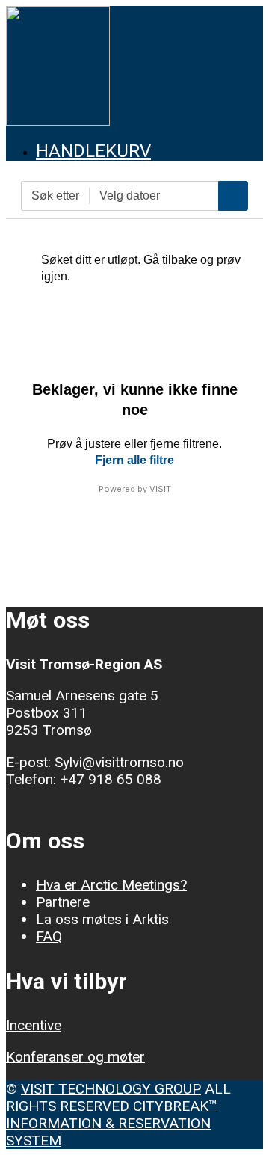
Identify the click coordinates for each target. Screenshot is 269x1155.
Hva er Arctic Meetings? (111, 884)
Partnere (63, 902)
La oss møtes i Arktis (102, 919)
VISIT (160, 489)
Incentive (33, 1025)
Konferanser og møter (75, 1056)
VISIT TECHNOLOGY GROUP (111, 1088)
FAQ (49, 936)
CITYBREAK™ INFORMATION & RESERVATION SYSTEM (111, 1123)
